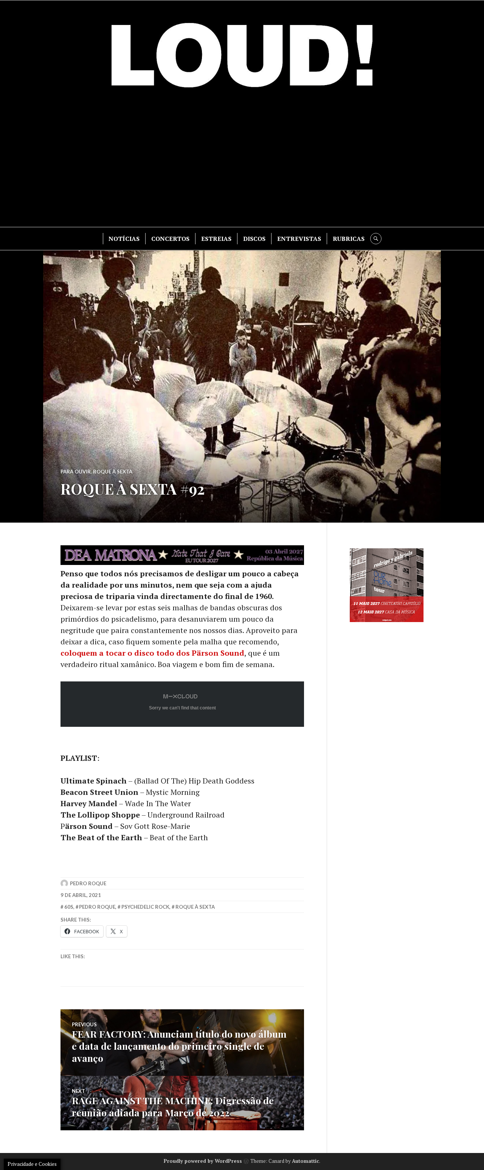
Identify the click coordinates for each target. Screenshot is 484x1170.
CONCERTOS (170, 238)
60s (68, 907)
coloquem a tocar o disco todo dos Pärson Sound (152, 653)
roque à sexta (195, 907)
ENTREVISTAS (299, 238)
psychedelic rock (145, 907)
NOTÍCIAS (124, 238)
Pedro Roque (88, 883)
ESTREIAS (216, 238)
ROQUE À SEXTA (112, 472)
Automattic (305, 1161)
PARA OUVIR (75, 472)
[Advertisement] (242, 163)
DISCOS (254, 238)
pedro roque (97, 907)
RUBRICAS (349, 238)
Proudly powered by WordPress (203, 1161)
